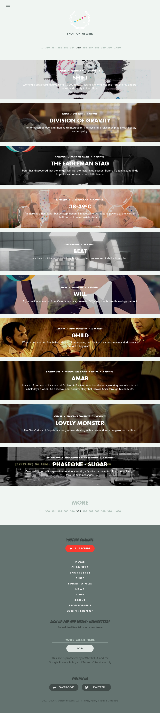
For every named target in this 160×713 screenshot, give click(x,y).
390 (109, 47)
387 (91, 47)
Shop (80, 578)
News (80, 589)
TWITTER (99, 687)
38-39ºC (80, 206)
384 (72, 47)
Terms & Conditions (109, 701)
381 (53, 47)
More (80, 502)
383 (66, 47)
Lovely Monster (80, 423)
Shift (80, 77)
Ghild (80, 335)
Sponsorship (80, 605)
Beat (80, 251)
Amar (80, 378)
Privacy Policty (90, 701)
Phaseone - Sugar (80, 464)
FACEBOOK (66, 687)
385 (78, 47)
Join (80, 648)
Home (80, 561)
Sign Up (86, 611)
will (80, 294)
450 (118, 47)
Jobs (80, 594)
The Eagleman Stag (80, 163)
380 (47, 47)
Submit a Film (80, 583)
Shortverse (80, 572)
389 (103, 47)
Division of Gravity (80, 120)
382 (59, 47)
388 (97, 47)
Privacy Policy (67, 662)
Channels (80, 567)
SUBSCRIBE (83, 548)
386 (84, 47)
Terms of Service (93, 662)
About (80, 600)
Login (72, 611)
